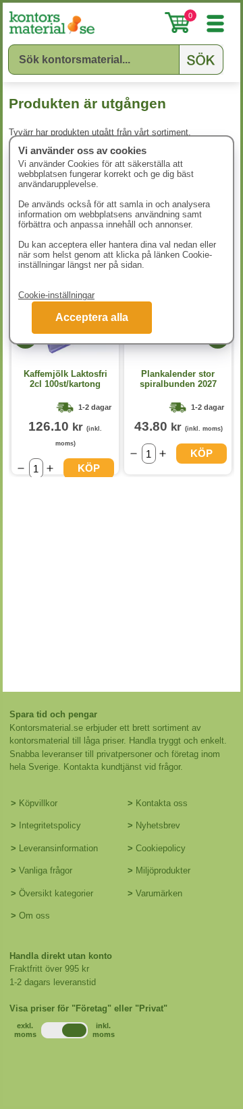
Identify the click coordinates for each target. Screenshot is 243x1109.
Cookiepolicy (161, 848)
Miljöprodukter (163, 870)
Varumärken (159, 893)
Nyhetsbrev (158, 825)
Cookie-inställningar (56, 295)
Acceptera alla (91, 317)
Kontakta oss (162, 803)
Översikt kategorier (56, 893)
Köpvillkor (38, 803)
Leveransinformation (58, 848)
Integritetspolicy (50, 825)
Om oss (34, 915)
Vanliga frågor (45, 870)
